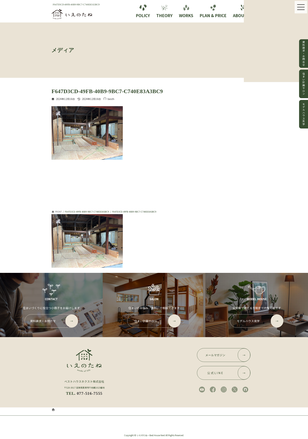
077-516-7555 (89, 393)
